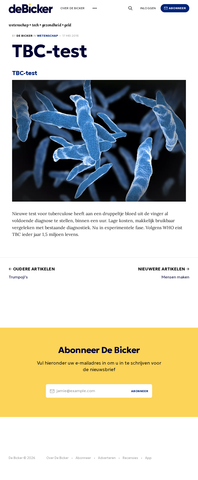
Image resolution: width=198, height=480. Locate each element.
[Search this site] (130, 8)
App (148, 458)
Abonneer (177, 8)
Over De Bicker (72, 8)
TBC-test (24, 73)
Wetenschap (47, 35)
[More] (94, 8)
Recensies (130, 458)
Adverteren (107, 458)
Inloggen (148, 8)
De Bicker (24, 35)
